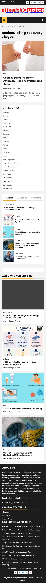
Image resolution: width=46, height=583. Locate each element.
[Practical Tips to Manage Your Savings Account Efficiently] (23, 294)
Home (7, 568)
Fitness (5, 145)
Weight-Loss (7, 189)
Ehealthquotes (7, 472)
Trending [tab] (37, 198)
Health (5, 73)
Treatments (7, 181)
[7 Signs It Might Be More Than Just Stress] (8, 256)
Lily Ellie (17, 88)
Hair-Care (6, 152)
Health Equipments (10, 160)
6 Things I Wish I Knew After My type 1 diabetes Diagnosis (27, 221)
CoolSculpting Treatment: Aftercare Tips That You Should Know (22, 81)
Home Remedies (9, 167)
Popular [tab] (23, 198)
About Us (5, 512)
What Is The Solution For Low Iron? (14, 559)
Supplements (7, 178)
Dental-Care (7, 127)
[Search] (42, 20)
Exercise (6, 141)
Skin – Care (7, 174)
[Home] (4, 20)
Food (5, 149)
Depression (7, 130)
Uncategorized (8, 185)
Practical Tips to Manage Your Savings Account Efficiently (19, 209)
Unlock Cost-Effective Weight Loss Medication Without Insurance (27, 246)
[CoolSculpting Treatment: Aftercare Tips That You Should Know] (23, 56)
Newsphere (33, 578)
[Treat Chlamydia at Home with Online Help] (8, 232)
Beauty (5, 116)
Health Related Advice (11, 163)
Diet (4, 138)
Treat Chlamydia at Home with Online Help (22, 409)
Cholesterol (7, 123)
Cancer (5, 120)
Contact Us (6, 515)
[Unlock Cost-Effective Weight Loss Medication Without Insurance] (8, 244)
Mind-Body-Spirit (9, 170)
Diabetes (6, 134)
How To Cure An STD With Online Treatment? (18, 555)
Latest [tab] (10, 198)
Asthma (6, 112)
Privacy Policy (7, 519)
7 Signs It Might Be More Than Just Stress (17, 543)
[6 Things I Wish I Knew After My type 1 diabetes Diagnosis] (8, 219)
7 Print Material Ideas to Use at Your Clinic (16, 552)
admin (18, 321)
